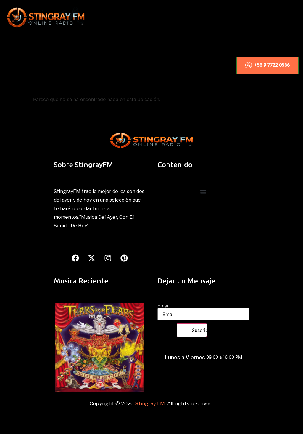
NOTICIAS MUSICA (59, 71)
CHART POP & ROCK (59, 56)
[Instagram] (107, 258)
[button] (203, 192)
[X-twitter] (91, 258)
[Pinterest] (124, 258)
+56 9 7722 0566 (272, 65)
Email (163, 305)
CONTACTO (59, 85)
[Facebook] (75, 258)
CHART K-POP (77, 41)
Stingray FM (150, 403)
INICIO (34, 41)
